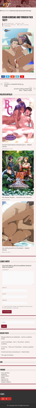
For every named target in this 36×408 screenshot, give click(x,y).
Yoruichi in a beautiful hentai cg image (13, 84)
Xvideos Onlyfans (6, 382)
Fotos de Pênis (5, 373)
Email (4, 294)
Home (3, 10)
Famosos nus (5, 380)
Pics (7, 10)
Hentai (3, 377)
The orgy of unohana (7, 355)
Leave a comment (23, 24)
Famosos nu (4, 379)
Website (4, 300)
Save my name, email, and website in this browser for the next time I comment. (17, 307)
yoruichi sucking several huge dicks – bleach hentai (23, 89)
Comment (5, 269)
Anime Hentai (5, 376)
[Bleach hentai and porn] (18, 3)
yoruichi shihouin (11, 24)
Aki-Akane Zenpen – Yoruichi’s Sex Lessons (17, 197)
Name (4, 287)
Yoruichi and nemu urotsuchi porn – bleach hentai (15, 352)
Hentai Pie (4, 374)
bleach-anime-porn (9, 23)
